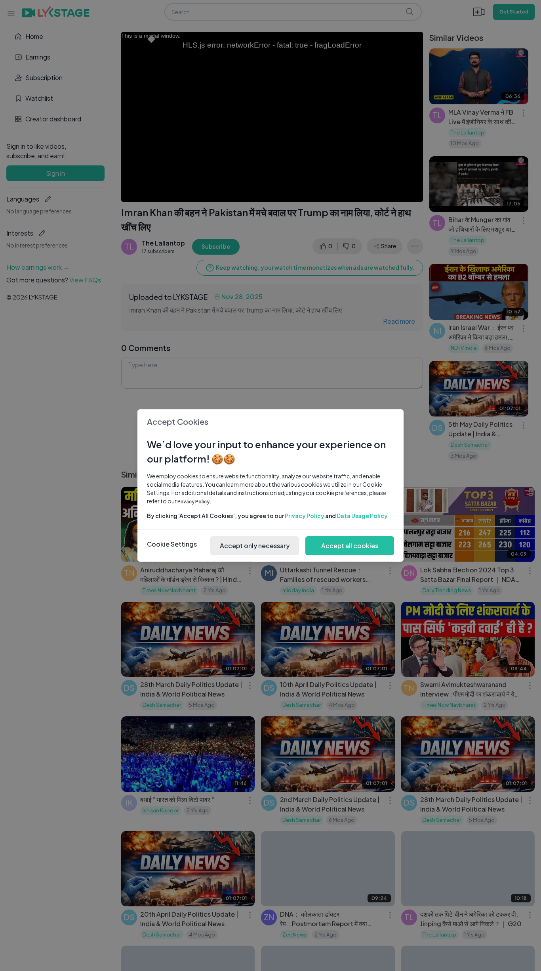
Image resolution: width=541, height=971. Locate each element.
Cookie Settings (172, 544)
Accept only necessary (255, 545)
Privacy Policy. (194, 502)
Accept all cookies (349, 545)
